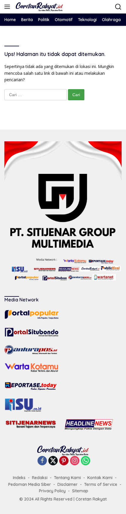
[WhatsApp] (85, 461)
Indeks (19, 477)
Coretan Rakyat (91, 499)
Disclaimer (67, 484)
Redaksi (39, 477)
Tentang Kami (67, 477)
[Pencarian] (118, 7)
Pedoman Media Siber (29, 484)
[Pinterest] (64, 461)
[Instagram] (74, 461)
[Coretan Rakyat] (39, 7)
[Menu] (8, 7)
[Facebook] (42, 461)
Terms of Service (100, 484)
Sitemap (80, 490)
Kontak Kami (100, 477)
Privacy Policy (52, 490)
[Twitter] (53, 461)
